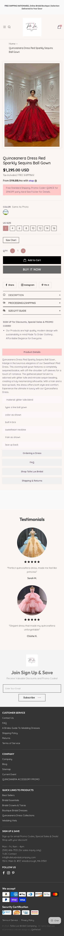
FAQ (32, 462)
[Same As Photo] (5, 212)
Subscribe (29, 697)
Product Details (32, 352)
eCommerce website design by (16, 929)
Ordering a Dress (32, 453)
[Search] (11, 27)
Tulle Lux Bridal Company (23, 926)
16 (54, 228)
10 (33, 228)
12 (40, 228)
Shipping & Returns (32, 480)
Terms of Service (10, 920)
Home (12, 43)
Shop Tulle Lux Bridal (32, 471)
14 (47, 228)
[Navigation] (5, 27)
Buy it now (32, 269)
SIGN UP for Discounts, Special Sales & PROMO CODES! (28, 323)
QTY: (5, 250)
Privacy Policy (27, 920)
